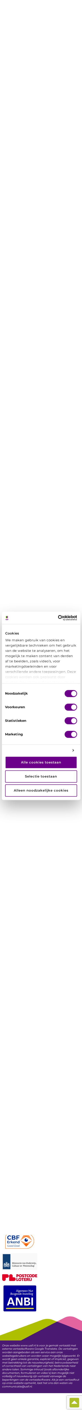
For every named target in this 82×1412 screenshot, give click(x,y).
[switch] (71, 707)
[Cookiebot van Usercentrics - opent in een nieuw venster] (58, 618)
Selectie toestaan (41, 776)
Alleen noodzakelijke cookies (41, 790)
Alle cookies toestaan (41, 762)
